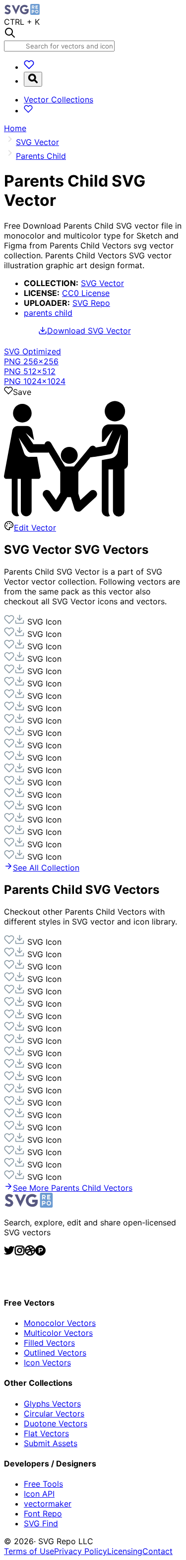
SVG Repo (91, 303)
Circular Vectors (54, 1413)
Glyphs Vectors (52, 1404)
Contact (157, 1551)
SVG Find (41, 1523)
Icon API (39, 1494)
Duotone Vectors (55, 1423)
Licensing (124, 1551)
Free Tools (43, 1484)
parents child (48, 313)
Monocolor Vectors (60, 1323)
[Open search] (33, 79)
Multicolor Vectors (58, 1333)
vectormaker (47, 1504)
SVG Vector (102, 283)
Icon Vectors (47, 1362)
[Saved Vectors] (29, 67)
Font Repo (43, 1513)
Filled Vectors (49, 1343)
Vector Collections (58, 99)
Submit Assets (50, 1443)
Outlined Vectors (55, 1353)
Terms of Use (29, 1551)
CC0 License (86, 293)
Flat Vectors (46, 1433)
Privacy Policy (80, 1551)
